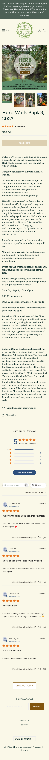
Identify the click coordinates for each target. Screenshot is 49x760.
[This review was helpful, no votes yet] (38, 537)
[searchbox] (13, 485)
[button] (24, 685)
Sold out (24, 143)
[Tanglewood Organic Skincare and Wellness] (24, 30)
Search (24, 724)
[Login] (39, 30)
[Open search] (7, 30)
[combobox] (36, 492)
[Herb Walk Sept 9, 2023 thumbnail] (7, 98)
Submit (37, 706)
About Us (24, 720)
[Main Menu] (3, 30)
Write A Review (24, 472)
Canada (23, 739)
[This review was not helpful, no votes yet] (44, 537)
